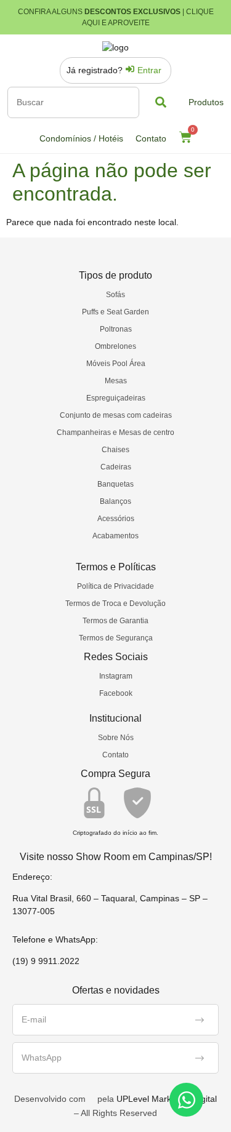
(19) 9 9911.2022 (45, 961)
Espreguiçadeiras (115, 398)
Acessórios (115, 518)
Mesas (116, 381)
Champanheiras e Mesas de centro (115, 432)
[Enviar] (199, 1020)
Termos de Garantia (115, 620)
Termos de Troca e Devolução (115, 603)
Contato (151, 138)
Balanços (115, 501)
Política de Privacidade (115, 586)
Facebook (115, 693)
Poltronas (116, 329)
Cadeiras (115, 467)
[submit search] (160, 102)
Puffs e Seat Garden (115, 312)
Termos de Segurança (116, 638)
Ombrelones (115, 346)
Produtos (206, 102)
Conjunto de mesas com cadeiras (116, 415)
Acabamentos (115, 536)
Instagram (115, 676)
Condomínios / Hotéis (81, 138)
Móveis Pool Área (115, 363)
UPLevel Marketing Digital (166, 1099)
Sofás (115, 294)
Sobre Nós (116, 737)
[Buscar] (73, 102)
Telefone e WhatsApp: (55, 939)
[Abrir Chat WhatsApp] (186, 1100)
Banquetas (115, 484)
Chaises (115, 449)
